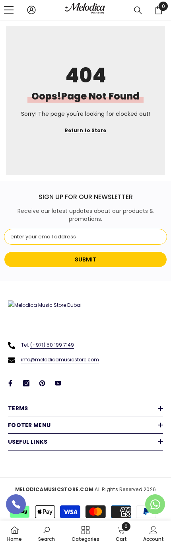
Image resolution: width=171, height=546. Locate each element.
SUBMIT (85, 259)
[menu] (9, 10)
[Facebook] (10, 383)
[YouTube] (58, 383)
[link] (46, 533)
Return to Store (85, 130)
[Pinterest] (42, 383)
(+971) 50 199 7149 (52, 344)
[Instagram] (26, 383)
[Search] (138, 10)
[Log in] (31, 10)
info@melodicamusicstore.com (60, 359)
